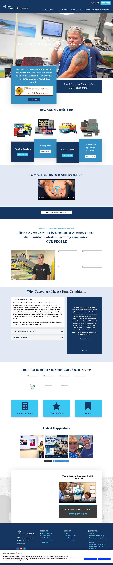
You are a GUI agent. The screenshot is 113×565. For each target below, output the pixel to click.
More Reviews (84, 339)
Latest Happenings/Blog (97, 538)
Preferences (77, 559)
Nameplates (63, 10)
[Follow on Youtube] (21, 548)
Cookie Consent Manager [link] (8, 553)
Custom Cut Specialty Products (97, 10)
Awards (88, 413)
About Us (68, 533)
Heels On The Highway (96, 536)
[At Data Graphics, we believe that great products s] (56, 446)
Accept (104, 559)
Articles (91, 533)
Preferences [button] (24, 560)
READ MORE (33, 100)
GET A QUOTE (105, 3)
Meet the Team (70, 536)
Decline (90, 559)
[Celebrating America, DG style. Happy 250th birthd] (81, 446)
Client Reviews (56, 413)
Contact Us (69, 538)
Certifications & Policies (97, 544)
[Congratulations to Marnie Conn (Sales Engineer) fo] (32, 446)
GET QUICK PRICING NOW (56, 212)
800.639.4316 (94, 3)
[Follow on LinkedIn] (24, 548)
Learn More (22, 154)
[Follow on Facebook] (17, 548)
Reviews (92, 540)
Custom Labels (76, 10)
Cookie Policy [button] (54, 558)
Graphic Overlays (48, 10)
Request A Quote (25, 413)
